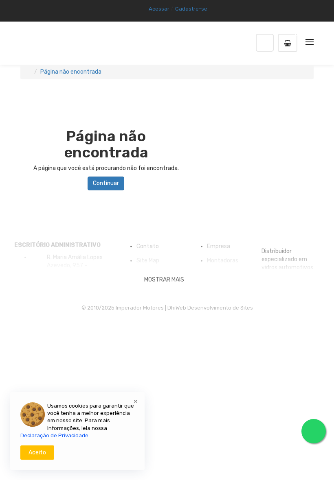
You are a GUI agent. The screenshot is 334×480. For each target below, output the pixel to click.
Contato (147, 246)
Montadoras (222, 260)
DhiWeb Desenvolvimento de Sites (210, 308)
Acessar (159, 9)
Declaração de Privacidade (54, 435)
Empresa (218, 246)
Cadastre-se (191, 9)
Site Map (147, 260)
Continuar (106, 183)
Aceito (37, 452)
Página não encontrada (70, 71)
